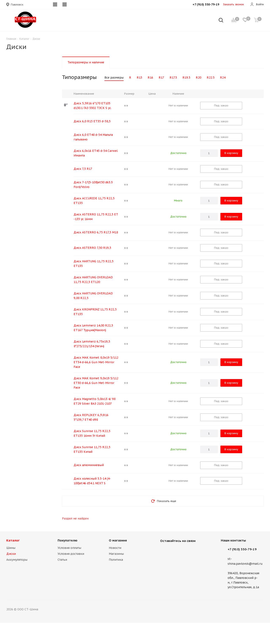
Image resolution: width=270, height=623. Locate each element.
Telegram (185, 550)
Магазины (116, 554)
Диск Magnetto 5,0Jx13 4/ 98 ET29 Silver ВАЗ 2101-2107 (94, 401)
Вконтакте (164, 550)
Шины (10, 548)
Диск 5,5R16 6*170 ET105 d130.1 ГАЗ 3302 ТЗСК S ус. (93, 105)
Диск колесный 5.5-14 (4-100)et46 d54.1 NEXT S (92, 481)
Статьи (62, 560)
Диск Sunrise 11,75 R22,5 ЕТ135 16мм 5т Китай (92, 433)
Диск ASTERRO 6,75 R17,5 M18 (96, 232)
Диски (11, 554)
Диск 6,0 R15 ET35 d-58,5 (92, 121)
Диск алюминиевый (89, 465)
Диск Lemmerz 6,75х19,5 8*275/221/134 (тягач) (92, 344)
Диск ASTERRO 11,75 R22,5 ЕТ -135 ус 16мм (96, 216)
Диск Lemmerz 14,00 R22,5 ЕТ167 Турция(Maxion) (93, 328)
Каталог (13, 540)
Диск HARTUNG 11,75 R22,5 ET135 (93, 263)
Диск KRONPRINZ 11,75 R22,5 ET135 (95, 311)
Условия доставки (71, 554)
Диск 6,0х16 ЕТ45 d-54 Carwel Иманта (96, 153)
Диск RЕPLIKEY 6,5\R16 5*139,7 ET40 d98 (91, 417)
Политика (116, 560)
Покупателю (67, 540)
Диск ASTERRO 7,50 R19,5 (92, 248)
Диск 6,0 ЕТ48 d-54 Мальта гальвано (93, 137)
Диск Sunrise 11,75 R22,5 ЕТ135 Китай (92, 449)
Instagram (175, 550)
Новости (115, 548)
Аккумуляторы (16, 560)
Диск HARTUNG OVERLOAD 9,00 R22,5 (93, 295)
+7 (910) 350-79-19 (242, 549)
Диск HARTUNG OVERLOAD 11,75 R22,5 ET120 (93, 279)
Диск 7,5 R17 (83, 169)
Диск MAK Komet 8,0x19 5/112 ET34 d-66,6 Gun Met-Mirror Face (96, 362)
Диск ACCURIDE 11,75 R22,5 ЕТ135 (94, 200)
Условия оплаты (69, 548)
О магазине (118, 540)
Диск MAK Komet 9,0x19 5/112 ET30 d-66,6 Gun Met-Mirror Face (96, 382)
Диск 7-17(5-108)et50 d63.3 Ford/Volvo (93, 184)
